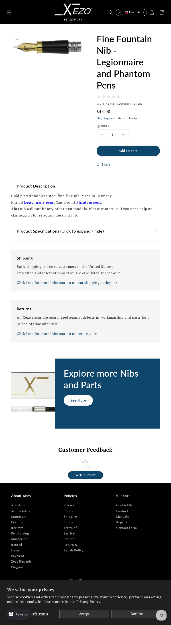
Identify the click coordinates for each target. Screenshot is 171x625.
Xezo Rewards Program (21, 564)
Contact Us (124, 505)
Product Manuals (122, 514)
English (134, 12)
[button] (9, 12)
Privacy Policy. (88, 601)
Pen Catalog (20, 533)
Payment (17, 556)
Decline (137, 613)
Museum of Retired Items (19, 544)
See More (78, 400)
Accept (84, 613)
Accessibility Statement (20, 514)
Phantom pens (88, 202)
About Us (18, 505)
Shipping (103, 118)
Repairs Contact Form (126, 525)
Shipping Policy (70, 519)
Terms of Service (70, 530)
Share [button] (106, 164)
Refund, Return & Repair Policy (73, 544)
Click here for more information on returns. (54, 333)
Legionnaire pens (39, 202)
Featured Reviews (17, 525)
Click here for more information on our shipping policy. (64, 282)
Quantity (103, 126)
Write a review (85, 475)
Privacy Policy (69, 508)
